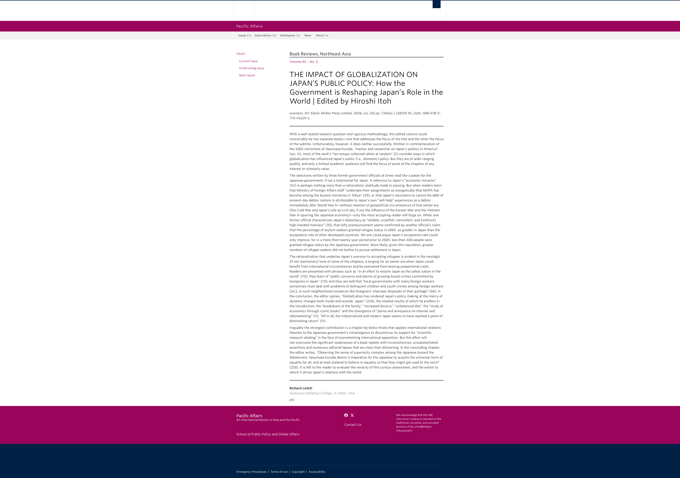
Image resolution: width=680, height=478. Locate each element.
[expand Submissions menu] (299, 36)
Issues (242, 35)
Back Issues (247, 75)
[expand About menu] (327, 36)
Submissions (287, 35)
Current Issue (248, 61)
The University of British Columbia (244, 11)
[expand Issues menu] (250, 36)
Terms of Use (279, 471)
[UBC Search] (437, 4)
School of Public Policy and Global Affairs (267, 434)
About (320, 35)
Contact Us (352, 425)
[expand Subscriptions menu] (275, 36)
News (307, 35)
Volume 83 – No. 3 (304, 62)
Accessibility (317, 471)
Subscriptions (263, 35)
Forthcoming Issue (251, 68)
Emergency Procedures (251, 471)
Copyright (298, 471)
